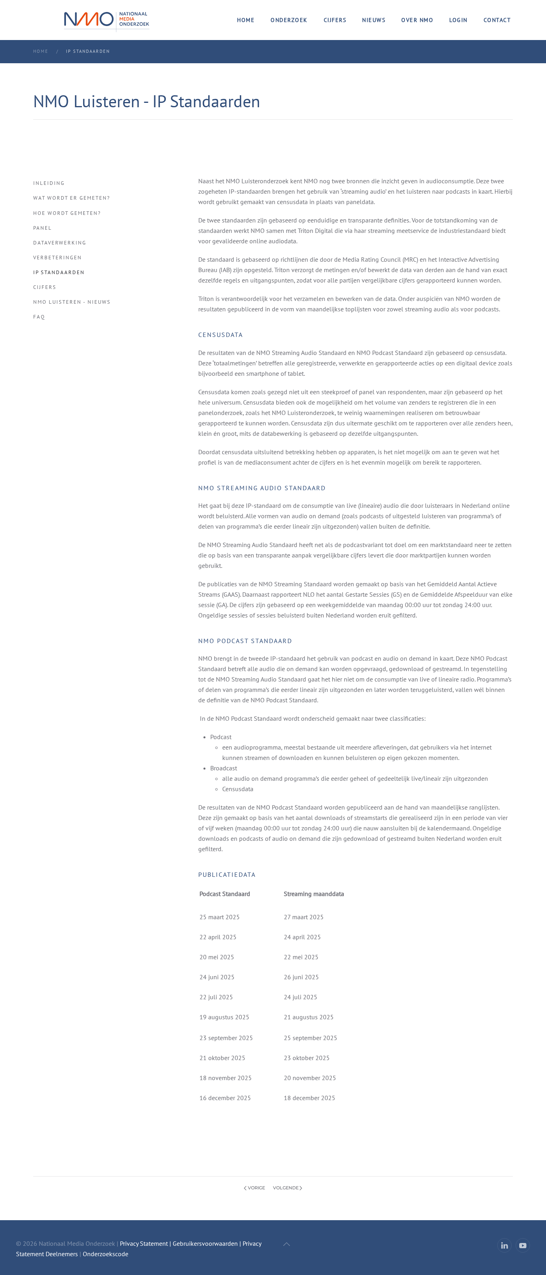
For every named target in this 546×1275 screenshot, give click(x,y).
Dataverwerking (59, 242)
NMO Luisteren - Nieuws (72, 302)
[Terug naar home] (106, 20)
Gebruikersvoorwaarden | (208, 1243)
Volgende (286, 1188)
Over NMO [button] (417, 20)
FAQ (39, 316)
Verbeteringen (57, 257)
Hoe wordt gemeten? (67, 213)
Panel (42, 228)
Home (246, 20)
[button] (286, 1244)
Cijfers (44, 287)
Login (458, 20)
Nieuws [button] (373, 20)
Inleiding (49, 183)
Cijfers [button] (335, 20)
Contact (497, 20)
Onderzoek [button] (289, 20)
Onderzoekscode (105, 1254)
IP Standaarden (59, 272)
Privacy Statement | (145, 1243)
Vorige (256, 1188)
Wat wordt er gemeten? (71, 197)
